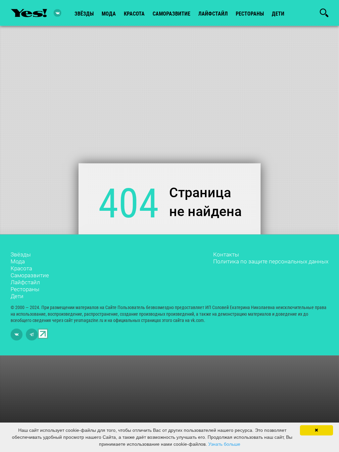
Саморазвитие (171, 14)
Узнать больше (224, 444)
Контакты (226, 254)
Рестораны (25, 289)
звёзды (84, 14)
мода (109, 14)
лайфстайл (213, 14)
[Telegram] (32, 334)
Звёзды (21, 254)
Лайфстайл (25, 282)
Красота (21, 268)
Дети (278, 14)
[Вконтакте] (57, 13)
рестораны (250, 14)
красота (134, 14)
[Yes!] (29, 13)
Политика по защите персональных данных (270, 261)
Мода (18, 261)
